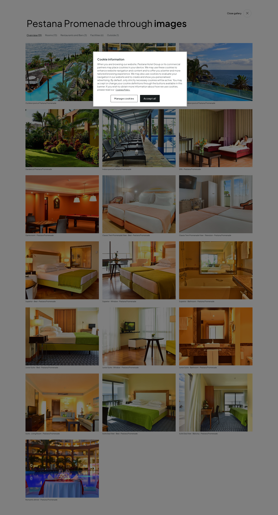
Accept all (150, 98)
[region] (140, 79)
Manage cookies (124, 98)
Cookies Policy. (123, 89)
